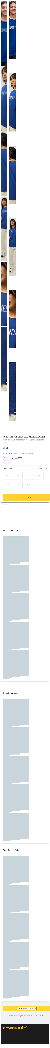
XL (39, 476)
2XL (7, 485)
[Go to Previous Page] (3, 5)
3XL (28, 485)
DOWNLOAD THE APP (27, 1008)
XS (18, 485)
